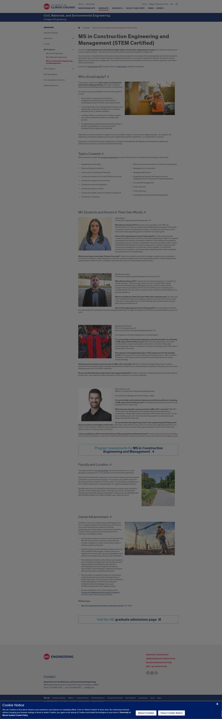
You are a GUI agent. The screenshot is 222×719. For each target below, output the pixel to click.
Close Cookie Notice (171, 713)
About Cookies (146, 713)
